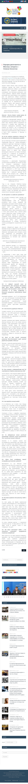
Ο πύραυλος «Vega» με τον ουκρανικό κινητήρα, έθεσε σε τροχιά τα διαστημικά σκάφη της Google (17, 719)
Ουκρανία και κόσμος (9, 34)
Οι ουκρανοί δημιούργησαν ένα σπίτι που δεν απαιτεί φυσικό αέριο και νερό (18, 665)
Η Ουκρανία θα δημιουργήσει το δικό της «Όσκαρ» (17, 673)
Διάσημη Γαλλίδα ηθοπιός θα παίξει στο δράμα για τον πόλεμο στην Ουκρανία (18, 702)
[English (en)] (4, 1)
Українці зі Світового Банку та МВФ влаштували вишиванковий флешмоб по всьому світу (17, 655)
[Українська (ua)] (2, 1)
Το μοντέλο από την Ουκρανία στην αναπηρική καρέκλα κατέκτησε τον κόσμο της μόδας (18, 681)
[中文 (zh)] (10, 1)
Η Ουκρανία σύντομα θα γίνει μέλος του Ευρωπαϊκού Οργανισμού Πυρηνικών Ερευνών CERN (17, 729)
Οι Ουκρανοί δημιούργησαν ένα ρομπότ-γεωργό (17, 646)
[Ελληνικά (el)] (8, 1)
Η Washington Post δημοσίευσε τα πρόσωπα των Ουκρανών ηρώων (18, 710)
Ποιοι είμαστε (8, 780)
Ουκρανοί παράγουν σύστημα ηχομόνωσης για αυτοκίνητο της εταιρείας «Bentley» (17, 610)
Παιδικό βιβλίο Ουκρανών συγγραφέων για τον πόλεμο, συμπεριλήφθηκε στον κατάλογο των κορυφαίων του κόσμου (17, 638)
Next (23, 40)
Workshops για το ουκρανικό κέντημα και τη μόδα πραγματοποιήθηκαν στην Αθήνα (17, 619)
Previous (4, 40)
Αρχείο (3, 742)
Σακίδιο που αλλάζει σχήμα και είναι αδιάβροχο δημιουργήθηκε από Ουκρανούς (17, 628)
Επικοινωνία (15, 780)
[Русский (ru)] (6, 1)
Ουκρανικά (10, 78)
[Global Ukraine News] (14, 10)
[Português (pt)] (12, 1)
